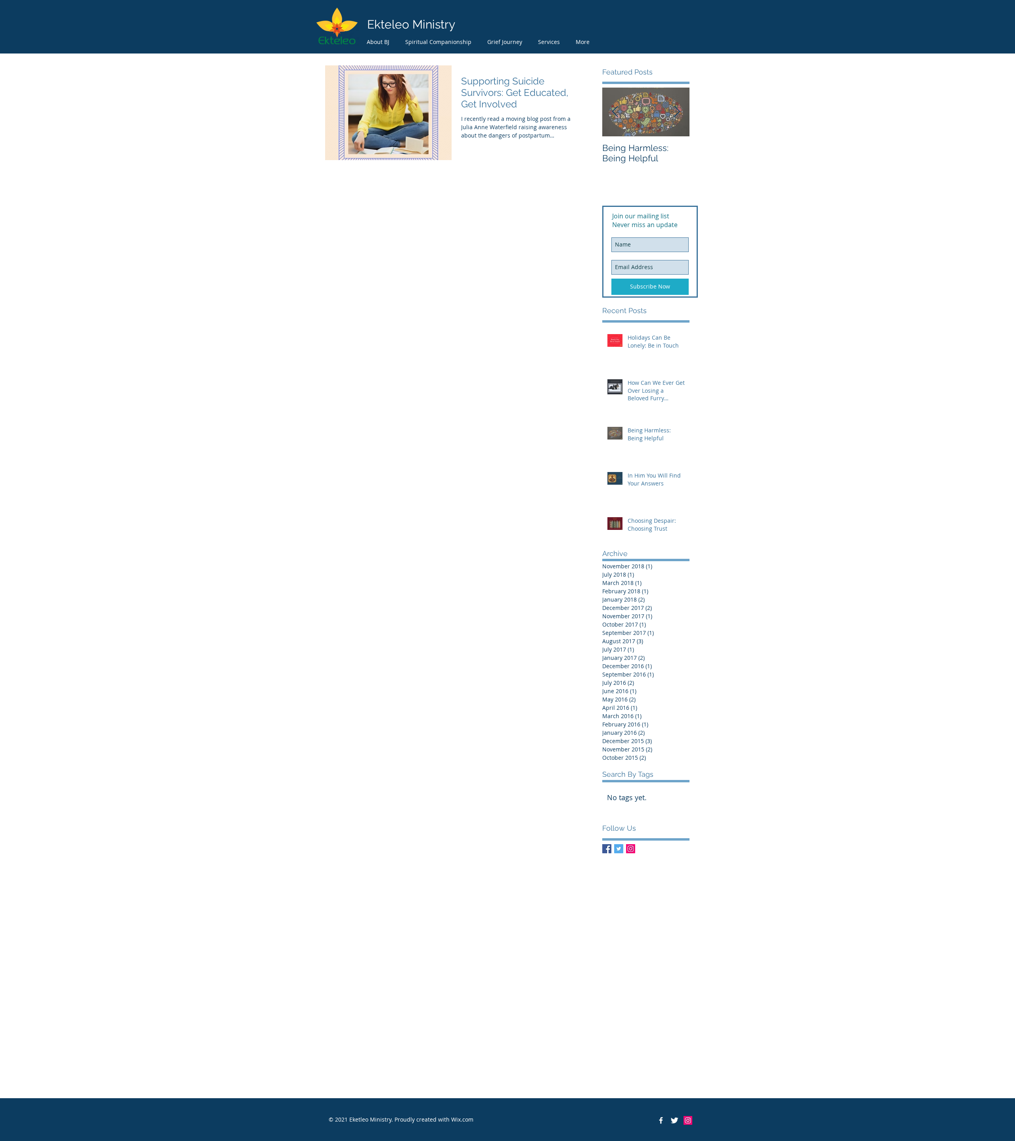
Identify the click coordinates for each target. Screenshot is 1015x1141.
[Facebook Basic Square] (606, 848)
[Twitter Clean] (674, 1120)
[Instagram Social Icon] (630, 848)
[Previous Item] (615, 112)
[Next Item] (676, 112)
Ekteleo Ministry (411, 24)
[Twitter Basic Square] (618, 848)
